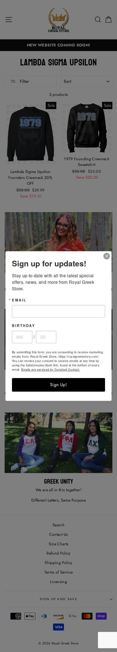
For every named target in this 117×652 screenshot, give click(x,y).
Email (19, 300)
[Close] (106, 256)
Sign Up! (58, 385)
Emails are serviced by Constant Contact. (50, 369)
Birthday (23, 326)
